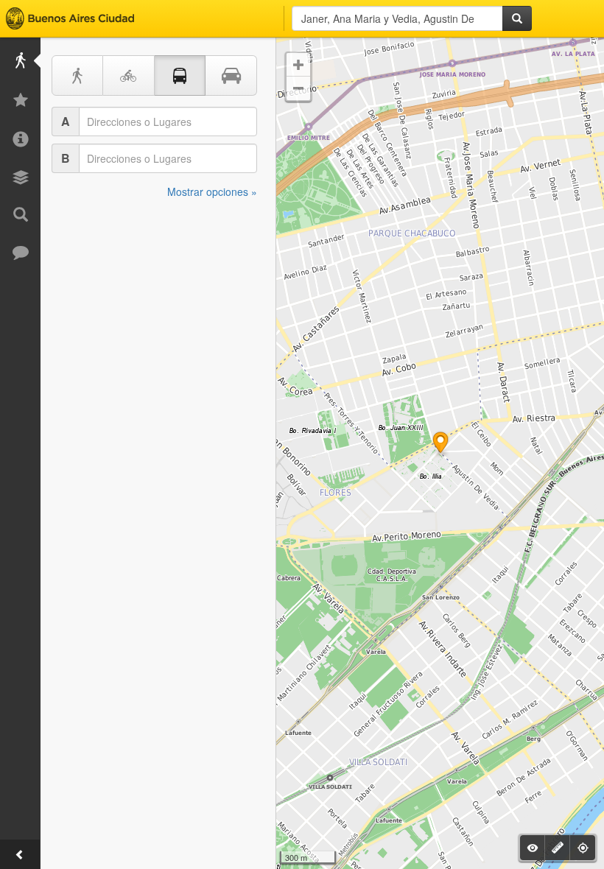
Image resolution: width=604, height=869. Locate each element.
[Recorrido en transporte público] (180, 75)
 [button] (298, 88)
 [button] (298, 65)
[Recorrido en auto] (231, 75)
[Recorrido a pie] (77, 75)
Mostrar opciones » (212, 191)
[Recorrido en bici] (129, 75)
